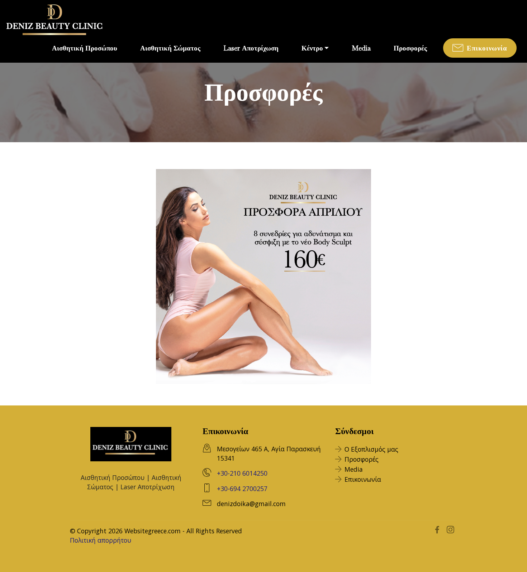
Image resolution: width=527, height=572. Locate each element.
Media (354, 469)
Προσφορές (362, 459)
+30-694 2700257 (242, 488)
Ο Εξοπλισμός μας (371, 449)
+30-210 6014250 (242, 473)
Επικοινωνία (363, 479)
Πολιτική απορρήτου (100, 540)
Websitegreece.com (152, 531)
